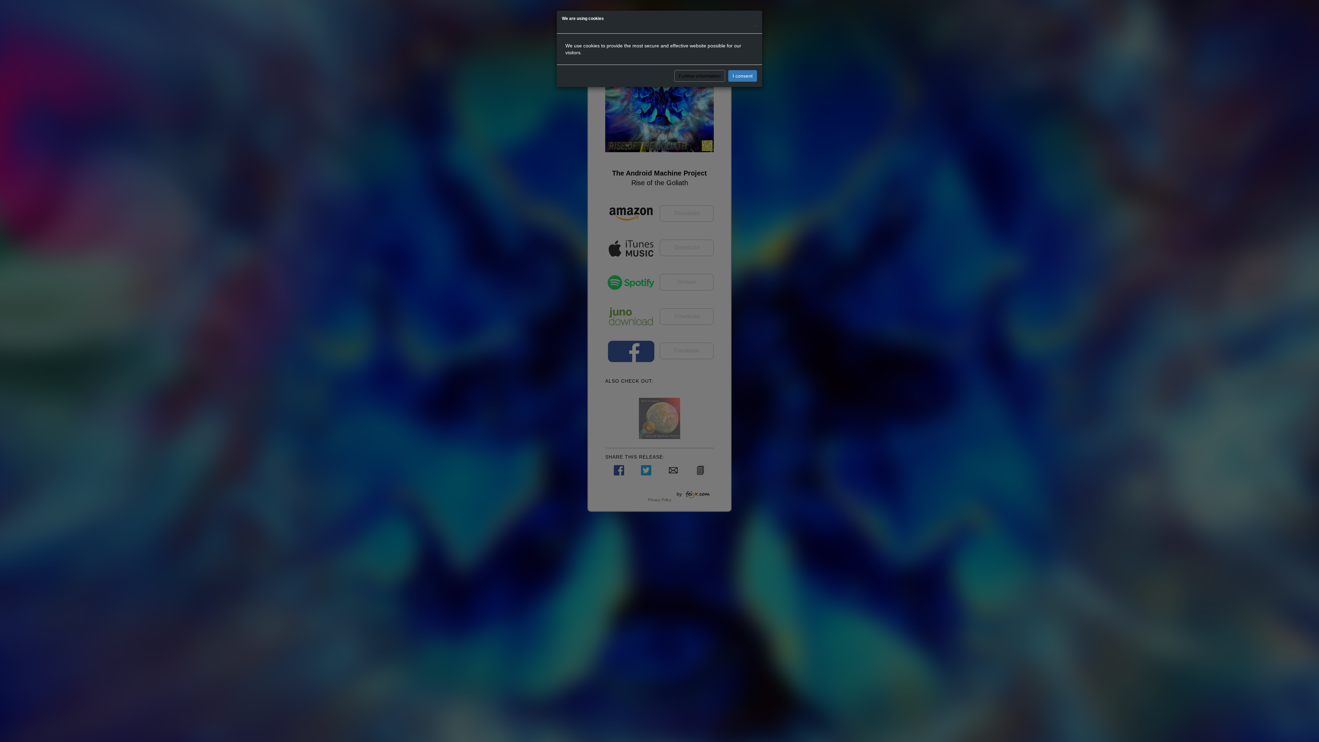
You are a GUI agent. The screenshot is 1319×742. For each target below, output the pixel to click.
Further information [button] (700, 76)
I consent (743, 76)
